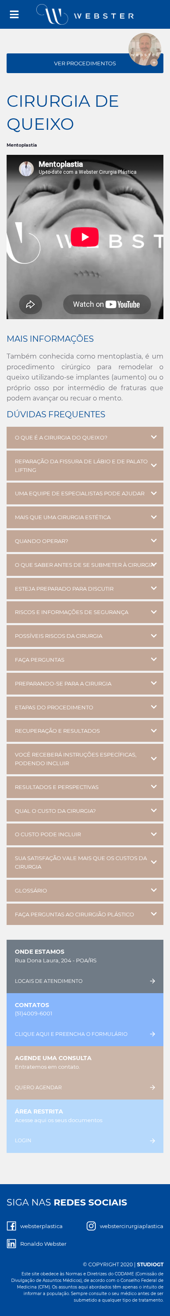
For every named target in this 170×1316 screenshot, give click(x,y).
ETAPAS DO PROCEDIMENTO (54, 707)
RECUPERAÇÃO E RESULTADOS (57, 730)
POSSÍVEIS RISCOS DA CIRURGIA (58, 636)
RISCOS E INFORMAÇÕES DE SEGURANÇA (71, 612)
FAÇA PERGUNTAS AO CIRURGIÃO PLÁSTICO (74, 914)
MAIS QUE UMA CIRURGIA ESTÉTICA (63, 517)
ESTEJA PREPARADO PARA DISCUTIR (64, 588)
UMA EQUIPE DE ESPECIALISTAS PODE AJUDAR (79, 493)
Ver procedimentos (85, 63)
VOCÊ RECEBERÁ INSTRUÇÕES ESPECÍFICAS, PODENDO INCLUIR (76, 758)
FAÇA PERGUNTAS (39, 659)
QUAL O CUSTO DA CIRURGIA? (55, 811)
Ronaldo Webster (43, 1243)
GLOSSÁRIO (31, 890)
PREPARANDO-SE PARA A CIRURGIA (63, 683)
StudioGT (150, 1264)
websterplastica (41, 1226)
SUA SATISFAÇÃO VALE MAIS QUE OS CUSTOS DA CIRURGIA (81, 862)
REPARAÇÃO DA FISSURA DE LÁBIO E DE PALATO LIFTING (81, 465)
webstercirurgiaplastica (131, 1226)
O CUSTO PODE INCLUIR (48, 834)
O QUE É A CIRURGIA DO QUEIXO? (61, 437)
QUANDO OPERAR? (41, 541)
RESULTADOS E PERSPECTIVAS (57, 787)
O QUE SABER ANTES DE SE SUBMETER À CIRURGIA (84, 564)
